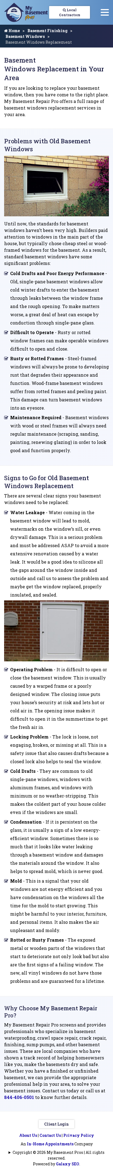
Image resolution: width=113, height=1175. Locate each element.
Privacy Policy (78, 1135)
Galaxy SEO (67, 1163)
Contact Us (50, 1135)
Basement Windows (25, 36)
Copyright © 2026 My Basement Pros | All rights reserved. (58, 1155)
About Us (28, 1135)
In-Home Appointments (50, 1143)
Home (14, 30)
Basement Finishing (47, 30)
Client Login (56, 1124)
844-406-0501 (19, 1097)
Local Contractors (69, 12)
